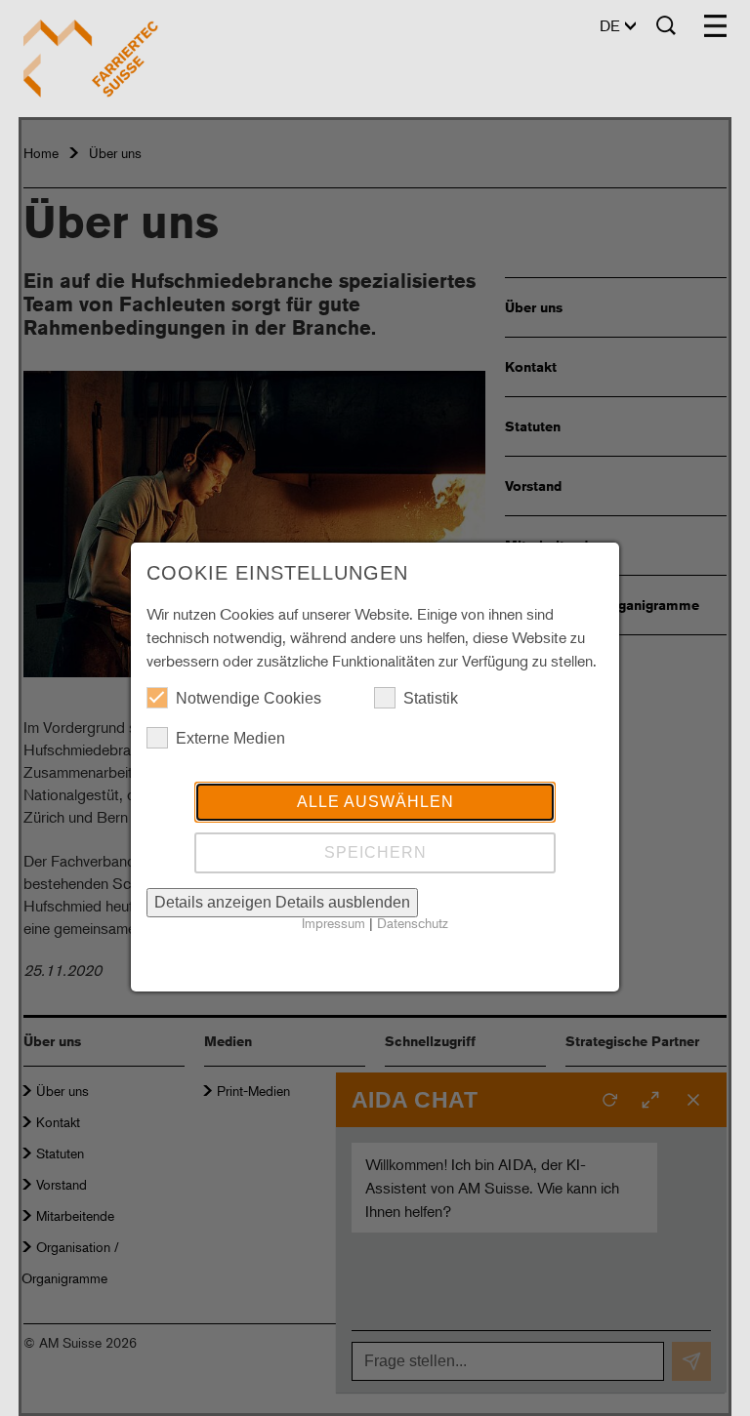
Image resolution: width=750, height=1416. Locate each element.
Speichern (375, 852)
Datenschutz (412, 922)
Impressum (333, 922)
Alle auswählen (375, 801)
